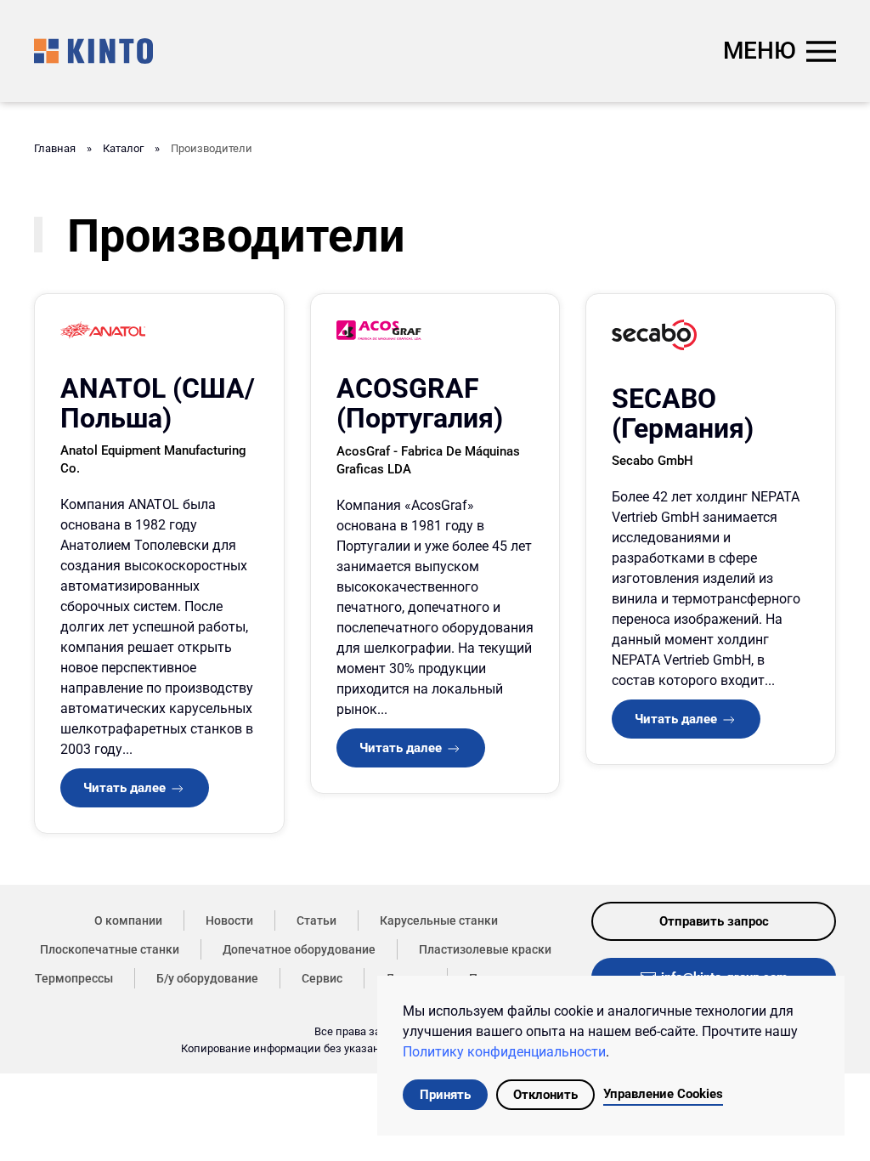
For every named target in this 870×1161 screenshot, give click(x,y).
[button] (779, 51)
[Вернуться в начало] (93, 51)
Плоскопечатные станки (109, 949)
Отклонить (545, 1094)
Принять (445, 1094)
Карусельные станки (439, 920)
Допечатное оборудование (299, 949)
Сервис (322, 978)
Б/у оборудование (207, 978)
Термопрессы (74, 978)
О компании (128, 920)
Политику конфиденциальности (504, 1052)
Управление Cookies (663, 1094)
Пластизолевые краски (485, 949)
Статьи (316, 920)
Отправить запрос (714, 921)
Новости (229, 920)
